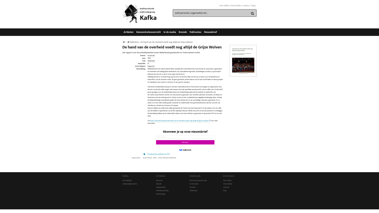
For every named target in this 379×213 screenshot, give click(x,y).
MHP (154, 157)
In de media (170, 32)
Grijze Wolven (147, 157)
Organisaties (161, 187)
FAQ (253, 5)
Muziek (158, 183)
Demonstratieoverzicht (148, 32)
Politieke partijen (162, 190)
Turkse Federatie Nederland (167, 157)
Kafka (148, 18)
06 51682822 (127, 180)
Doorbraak (151, 55)
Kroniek (183, 32)
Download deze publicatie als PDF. (159, 154)
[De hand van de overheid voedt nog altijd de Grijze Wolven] (243, 75)
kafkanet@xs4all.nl (130, 183)
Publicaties (195, 32)
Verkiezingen (161, 193)
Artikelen (128, 32)
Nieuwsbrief (210, 32)
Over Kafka (224, 5)
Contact (246, 5)
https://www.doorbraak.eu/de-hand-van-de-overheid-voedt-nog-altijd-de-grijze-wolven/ (179, 120)
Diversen (159, 180)
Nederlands (151, 61)
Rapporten (151, 66)
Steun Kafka (236, 5)
